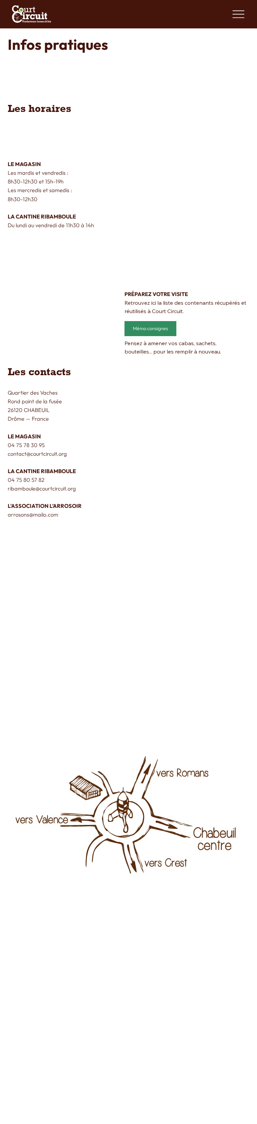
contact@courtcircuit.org (37, 453)
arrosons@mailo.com (33, 514)
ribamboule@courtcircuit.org (42, 488)
